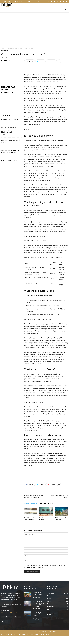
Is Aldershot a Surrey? (9, 119)
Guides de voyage (45, 10)
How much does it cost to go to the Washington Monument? (33, 496)
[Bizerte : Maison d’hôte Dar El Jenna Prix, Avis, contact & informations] (27, 594)
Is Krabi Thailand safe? (9, 160)
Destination (26, 10)
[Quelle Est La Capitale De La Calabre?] (61, 511)
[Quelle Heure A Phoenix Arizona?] (46, 511)
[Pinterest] (57, 1)
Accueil (17, 10)
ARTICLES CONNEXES (31, 504)
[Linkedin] (51, 1)
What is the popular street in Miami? (59, 496)
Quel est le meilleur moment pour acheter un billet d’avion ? (10, 130)
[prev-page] (44, 523)
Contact (39, 1)
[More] (59, 61)
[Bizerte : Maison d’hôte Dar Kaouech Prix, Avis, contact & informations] (27, 613)
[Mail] (54, 1)
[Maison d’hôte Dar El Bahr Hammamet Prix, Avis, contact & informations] (27, 603)
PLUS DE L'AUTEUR (46, 504)
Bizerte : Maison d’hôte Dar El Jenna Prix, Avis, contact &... (38, 594)
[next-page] (47, 523)
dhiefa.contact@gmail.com (9, 612)
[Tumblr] (60, 1)
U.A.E (28, 1)
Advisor (35, 10)
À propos (34, 1)
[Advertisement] (34, 16)
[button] (65, 10)
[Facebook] (48, 1)
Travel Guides (58, 10)
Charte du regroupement (20, 1)
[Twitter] (63, 1)
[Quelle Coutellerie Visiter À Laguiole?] (30, 511)
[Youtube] (66, 1)
